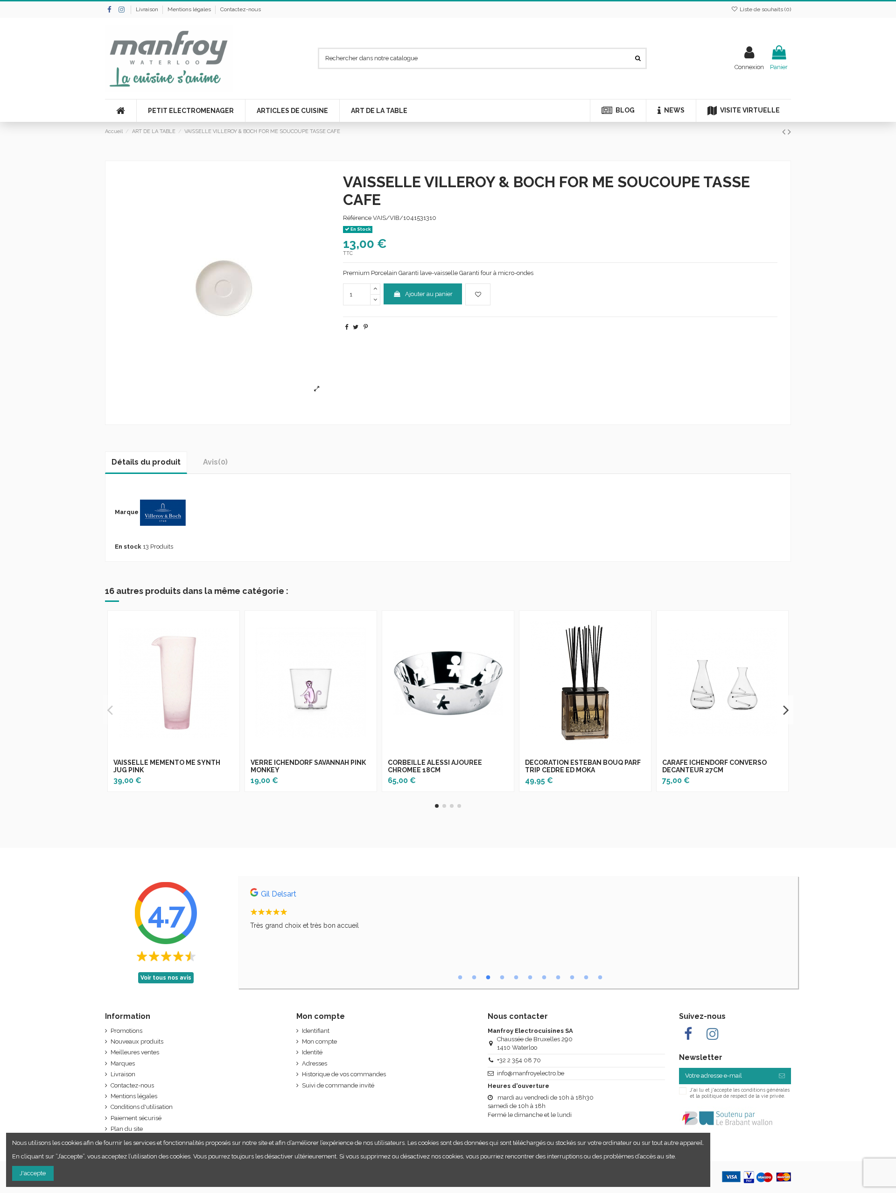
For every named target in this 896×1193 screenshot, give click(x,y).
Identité (312, 1052)
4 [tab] (502, 977)
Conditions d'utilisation (142, 1106)
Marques (123, 1063)
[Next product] (789, 132)
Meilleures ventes (135, 1052)
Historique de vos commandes (344, 1074)
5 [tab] (516, 977)
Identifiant (315, 1030)
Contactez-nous (240, 9)
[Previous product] (785, 132)
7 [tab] (544, 977)
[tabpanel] (518, 911)
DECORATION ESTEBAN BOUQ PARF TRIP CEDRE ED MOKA (583, 766)
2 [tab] (474, 977)
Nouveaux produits (137, 1041)
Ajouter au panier (429, 293)
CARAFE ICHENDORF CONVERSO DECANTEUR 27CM (714, 766)
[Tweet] (355, 327)
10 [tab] (586, 977)
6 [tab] (530, 977)
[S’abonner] (782, 1076)
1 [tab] (460, 977)
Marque (127, 511)
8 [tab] (558, 977)
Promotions (126, 1030)
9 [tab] (572, 977)
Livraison (148, 9)
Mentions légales (190, 9)
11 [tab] (600, 977)
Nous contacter (518, 1016)
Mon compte (319, 1041)
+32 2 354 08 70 (519, 1060)
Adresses (314, 1063)
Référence (357, 217)
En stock (128, 546)
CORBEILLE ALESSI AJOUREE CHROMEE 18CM (435, 766)
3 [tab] (488, 977)
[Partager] (346, 327)
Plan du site (127, 1128)
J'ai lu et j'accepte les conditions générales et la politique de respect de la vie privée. (740, 1092)
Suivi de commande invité (338, 1085)
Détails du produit (146, 462)
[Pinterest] (366, 327)
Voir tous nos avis (165, 977)
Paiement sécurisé (136, 1118)
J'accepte (33, 1173)
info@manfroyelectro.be (530, 1073)
